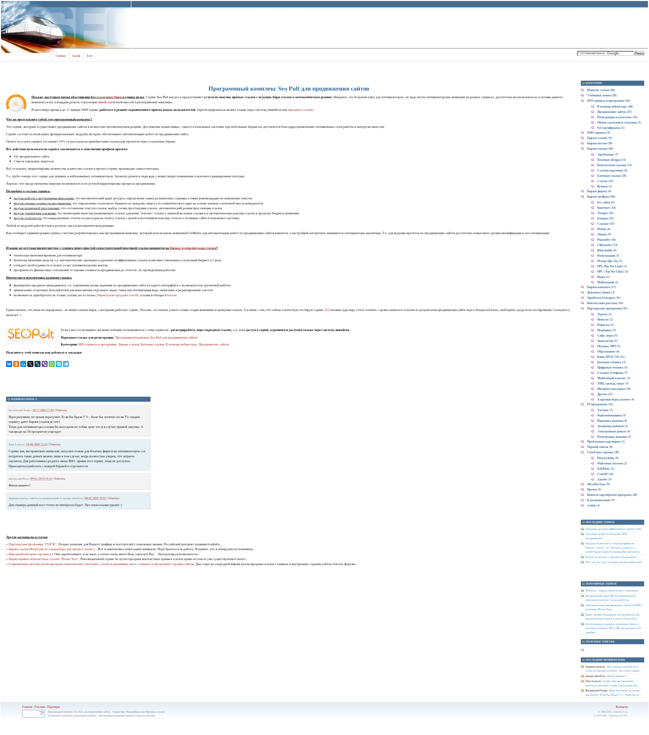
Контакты (622, 707)
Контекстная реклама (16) (605, 303)
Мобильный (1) (607, 282)
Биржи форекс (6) (599, 191)
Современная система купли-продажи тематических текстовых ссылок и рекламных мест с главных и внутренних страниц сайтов (101, 564)
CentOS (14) (605, 474)
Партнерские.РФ (618, 715)
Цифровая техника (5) (612, 367)
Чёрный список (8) (600, 447)
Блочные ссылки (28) (611, 175)
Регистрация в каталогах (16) (617, 117)
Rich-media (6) (607, 250)
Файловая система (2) (612, 463)
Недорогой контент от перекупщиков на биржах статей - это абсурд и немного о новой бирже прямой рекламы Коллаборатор (612, 547)
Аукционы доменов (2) (612, 426)
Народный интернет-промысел (31, 554)
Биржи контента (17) (601, 287)
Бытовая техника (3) (611, 362)
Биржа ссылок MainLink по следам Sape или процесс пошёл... (52, 549)
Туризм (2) (604, 314)
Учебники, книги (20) (602, 95)
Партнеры (53, 707)
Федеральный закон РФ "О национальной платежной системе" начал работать (610, 598)
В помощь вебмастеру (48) (615, 106)
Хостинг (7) (605, 410)
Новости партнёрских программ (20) (612, 495)
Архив (76, 56)
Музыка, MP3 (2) (608, 346)
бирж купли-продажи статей (118, 295)
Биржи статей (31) (599, 138)
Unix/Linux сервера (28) (603, 452)
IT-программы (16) (600, 404)
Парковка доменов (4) (612, 420)
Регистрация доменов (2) (614, 436)
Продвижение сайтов (214, 344)
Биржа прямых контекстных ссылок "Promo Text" (44, 558)
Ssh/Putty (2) (605, 468)
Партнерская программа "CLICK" (32, 544)
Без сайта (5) (606, 202)
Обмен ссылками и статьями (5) (619, 122)
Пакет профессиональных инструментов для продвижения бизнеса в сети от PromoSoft (612, 616)
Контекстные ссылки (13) (614, 165)
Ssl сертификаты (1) (611, 128)
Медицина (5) (606, 330)
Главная (61, 56)
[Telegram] (66, 364)
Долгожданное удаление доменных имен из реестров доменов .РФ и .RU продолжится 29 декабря (613, 628)
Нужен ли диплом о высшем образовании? (611, 557)
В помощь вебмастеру (181, 344)
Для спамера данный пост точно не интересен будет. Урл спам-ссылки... (613, 668)
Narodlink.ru (620, 711)
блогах (172, 295)
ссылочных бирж (109, 96)
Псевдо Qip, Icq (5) (609, 261)
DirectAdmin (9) (608, 458)
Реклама (40, 707)
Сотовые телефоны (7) (612, 373)
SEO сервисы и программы (97, 344)
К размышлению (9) (601, 500)
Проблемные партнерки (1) (606, 441)
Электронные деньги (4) (613, 431)
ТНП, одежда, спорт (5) (613, 383)
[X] (30, 364)
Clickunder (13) (607, 245)
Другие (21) (605, 394)
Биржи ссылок (129, 344)
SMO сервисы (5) (598, 132)
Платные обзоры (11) (611, 160)
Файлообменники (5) (611, 415)
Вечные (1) (604, 186)
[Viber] (45, 364)
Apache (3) (604, 479)
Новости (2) (605, 319)
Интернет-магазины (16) (614, 389)
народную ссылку (300, 109)
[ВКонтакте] (9, 364)
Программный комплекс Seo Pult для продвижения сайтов (156, 337)
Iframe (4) (603, 229)
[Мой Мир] (23, 364)
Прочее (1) (594, 489)
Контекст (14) (606, 207)
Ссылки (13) (605, 223)
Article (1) (593, 505)
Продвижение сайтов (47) (614, 112)
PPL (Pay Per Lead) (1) (612, 266)
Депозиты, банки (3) (601, 292)
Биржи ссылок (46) (600, 148)
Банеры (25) (605, 218)
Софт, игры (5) (607, 335)
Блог (90, 56)
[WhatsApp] (52, 364)
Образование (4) (608, 351)
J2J (326, 309)
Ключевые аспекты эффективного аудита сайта (613, 529)
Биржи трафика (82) (601, 196)
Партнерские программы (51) (607, 308)
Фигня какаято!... (617, 676)
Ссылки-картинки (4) (612, 170)
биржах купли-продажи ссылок (193, 247)
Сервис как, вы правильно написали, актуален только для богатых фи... (612, 683)
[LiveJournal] (37, 364)
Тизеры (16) (605, 213)
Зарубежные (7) (607, 154)
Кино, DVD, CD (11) (611, 357)
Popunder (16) (606, 239)
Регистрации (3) (608, 255)
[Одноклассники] (16, 364)
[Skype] (59, 364)
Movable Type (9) (598, 484)
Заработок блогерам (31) (604, 297)
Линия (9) (604, 234)
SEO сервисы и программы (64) (608, 100)
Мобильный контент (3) (613, 378)
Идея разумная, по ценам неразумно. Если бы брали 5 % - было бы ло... (613, 692)
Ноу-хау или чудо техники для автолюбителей (613, 562)
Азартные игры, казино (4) (615, 399)
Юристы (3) (605, 325)
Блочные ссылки (152, 344)
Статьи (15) (605, 181)
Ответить (61, 410)
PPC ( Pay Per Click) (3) (612, 271)
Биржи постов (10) (599, 143)
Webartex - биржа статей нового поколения (611, 590)
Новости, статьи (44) (601, 90)
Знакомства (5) (607, 341)
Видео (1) (603, 277)
